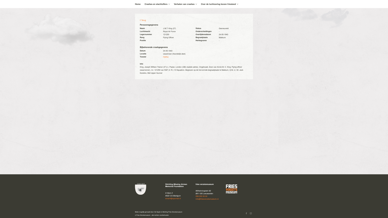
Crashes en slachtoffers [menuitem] (156, 4)
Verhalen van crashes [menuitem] (184, 4)
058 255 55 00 (201, 196)
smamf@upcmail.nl (173, 198)
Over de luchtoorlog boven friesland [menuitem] (218, 4)
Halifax (166, 56)
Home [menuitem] (138, 4)
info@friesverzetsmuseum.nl (207, 199)
